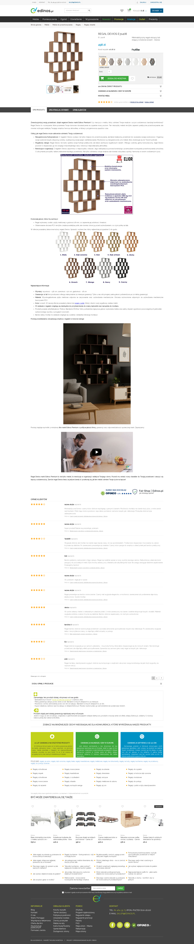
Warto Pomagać (37, 918)
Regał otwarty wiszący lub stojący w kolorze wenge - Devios (87, 568)
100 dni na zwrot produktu (110, 86)
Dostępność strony (61, 931)
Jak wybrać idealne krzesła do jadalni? (47, 874)
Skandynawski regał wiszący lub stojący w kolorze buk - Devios (88, 651)
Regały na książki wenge (73, 785)
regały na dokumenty (111, 761)
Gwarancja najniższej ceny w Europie (114, 91)
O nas (34, 2)
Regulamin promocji (84, 918)
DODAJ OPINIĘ (149, 102)
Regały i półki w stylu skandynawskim (142, 785)
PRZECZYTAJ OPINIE (136, 102)
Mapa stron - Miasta (84, 926)
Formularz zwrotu (38, 930)
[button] (89, 10)
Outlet (142, 19)
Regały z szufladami (72, 777)
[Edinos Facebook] (112, 926)
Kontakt (42, 2)
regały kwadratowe (82, 761)
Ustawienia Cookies (61, 918)
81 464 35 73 (120, 910)
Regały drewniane (102, 773)
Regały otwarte (70, 781)
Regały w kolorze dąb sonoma (139, 773)
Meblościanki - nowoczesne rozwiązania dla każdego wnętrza (77, 879)
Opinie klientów (59, 929)
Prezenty (153, 19)
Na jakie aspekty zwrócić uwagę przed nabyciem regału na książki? (110, 855)
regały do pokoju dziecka (40, 763)
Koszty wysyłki (59, 910)
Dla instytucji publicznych (36, 927)
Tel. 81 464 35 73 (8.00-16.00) (57, 2)
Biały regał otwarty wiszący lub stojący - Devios (83, 634)
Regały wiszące (102, 777)
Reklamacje (80, 929)
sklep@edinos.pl (75, 2)
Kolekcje (131, 19)
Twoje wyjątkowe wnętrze (61, 700)
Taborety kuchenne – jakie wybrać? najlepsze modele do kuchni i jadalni (78, 867)
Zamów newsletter (80, 888)
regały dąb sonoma (58, 761)
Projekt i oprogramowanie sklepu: (81, 940)
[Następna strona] (161, 678)
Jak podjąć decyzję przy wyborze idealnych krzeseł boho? (77, 873)
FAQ (77, 923)
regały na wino (45, 761)
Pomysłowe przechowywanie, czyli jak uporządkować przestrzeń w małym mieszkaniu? (142, 854)
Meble (36, 19)
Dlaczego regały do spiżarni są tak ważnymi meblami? (45, 867)
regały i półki (79, 303)
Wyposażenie (92, 19)
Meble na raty (59, 923)
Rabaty (79, 921)
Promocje (118, 19)
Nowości (106, 19)
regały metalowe (96, 761)
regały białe (70, 761)
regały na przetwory (150, 761)
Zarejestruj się (156, 2)
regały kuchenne (136, 761)
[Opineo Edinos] (141, 926)
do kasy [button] (155, 11)
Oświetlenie (76, 19)
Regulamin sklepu (83, 915)
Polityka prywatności (62, 915)
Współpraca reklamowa (41, 921)
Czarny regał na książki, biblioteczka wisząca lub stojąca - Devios (88, 516)
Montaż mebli (104, 96)
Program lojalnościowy (85, 912)
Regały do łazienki (39, 785)
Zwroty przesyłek (60, 921)
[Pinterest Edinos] (127, 926)
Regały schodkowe (40, 769)
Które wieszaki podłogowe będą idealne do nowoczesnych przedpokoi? (111, 873)
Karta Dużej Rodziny (61, 926)
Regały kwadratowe (72, 773)
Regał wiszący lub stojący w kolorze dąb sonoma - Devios (86, 531)
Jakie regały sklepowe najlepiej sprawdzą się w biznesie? (44, 861)
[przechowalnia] (123, 10)
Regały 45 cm (101, 785)
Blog (33, 910)
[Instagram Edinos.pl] (120, 926)
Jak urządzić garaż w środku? (43, 880)
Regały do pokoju (134, 781)
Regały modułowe (135, 777)
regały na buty (124, 761)
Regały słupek (38, 773)
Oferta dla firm (37, 923)
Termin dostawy (60, 912)
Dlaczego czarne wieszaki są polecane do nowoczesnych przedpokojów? (110, 879)
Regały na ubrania (102, 769)
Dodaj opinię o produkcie (42, 684)
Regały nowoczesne (72, 769)
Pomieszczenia (50, 19)
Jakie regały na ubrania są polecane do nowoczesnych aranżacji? (47, 855)
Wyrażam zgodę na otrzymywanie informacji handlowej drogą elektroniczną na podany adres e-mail (98, 892)
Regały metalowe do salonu (106, 781)
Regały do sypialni (135, 769)
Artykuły (79, 910)
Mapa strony (81, 931)
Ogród (64, 19)
